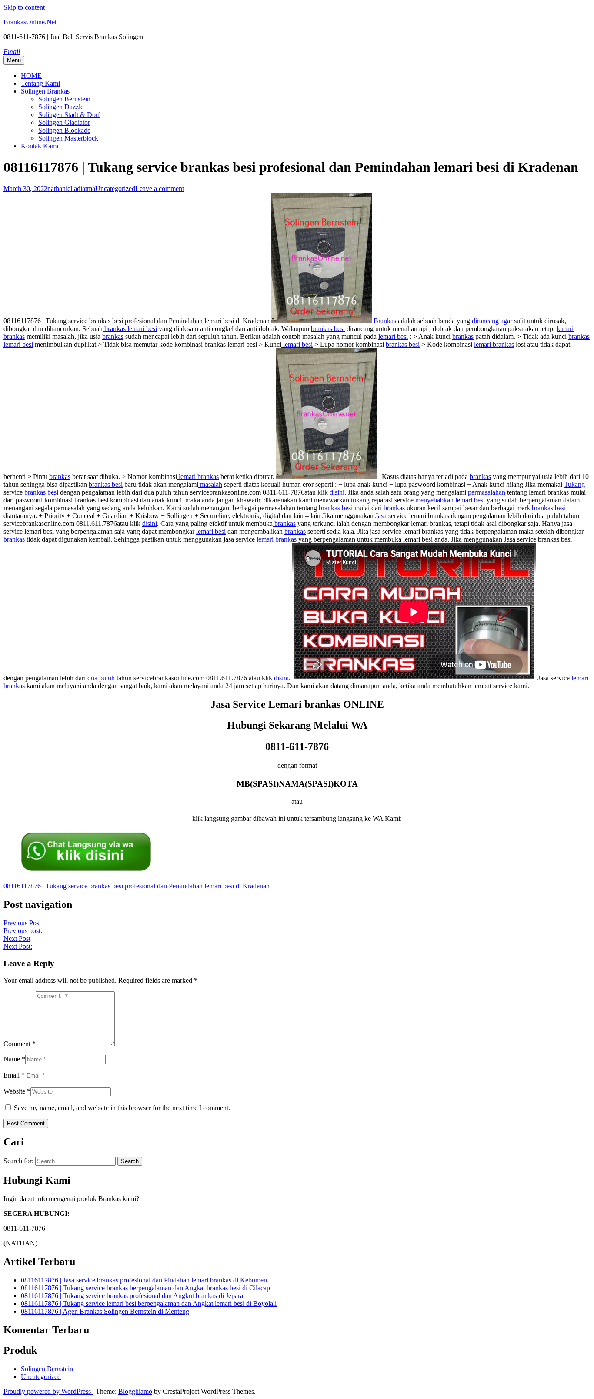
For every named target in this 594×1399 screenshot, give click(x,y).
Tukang (574, 484)
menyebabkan (434, 500)
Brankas (385, 321)
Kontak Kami (39, 146)
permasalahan (486, 492)
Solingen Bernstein (64, 99)
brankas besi (328, 328)
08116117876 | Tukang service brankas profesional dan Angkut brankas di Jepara (132, 1295)
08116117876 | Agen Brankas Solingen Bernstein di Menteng (105, 1311)
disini (337, 492)
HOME (31, 75)
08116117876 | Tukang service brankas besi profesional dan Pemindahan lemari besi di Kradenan (136, 886)
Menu (14, 60)
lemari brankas (494, 344)
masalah (210, 484)
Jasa (380, 515)
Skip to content (24, 7)
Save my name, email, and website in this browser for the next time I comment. (122, 1107)
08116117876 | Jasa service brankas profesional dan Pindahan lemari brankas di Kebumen (144, 1280)
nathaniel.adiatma (71, 188)
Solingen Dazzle (60, 106)
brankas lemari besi (130, 328)
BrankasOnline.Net (30, 22)
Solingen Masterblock (68, 138)
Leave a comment (159, 188)
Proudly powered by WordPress (48, 1391)
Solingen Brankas (45, 91)
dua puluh (100, 678)
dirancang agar (492, 321)
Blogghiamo (135, 1391)
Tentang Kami (40, 83)
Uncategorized (115, 188)
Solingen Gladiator (64, 122)
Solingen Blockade (64, 130)
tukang (359, 500)
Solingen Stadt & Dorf (69, 114)
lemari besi (393, 336)
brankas (112, 336)
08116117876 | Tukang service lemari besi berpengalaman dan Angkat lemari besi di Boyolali (149, 1303)
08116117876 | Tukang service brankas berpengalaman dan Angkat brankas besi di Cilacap (145, 1288)
